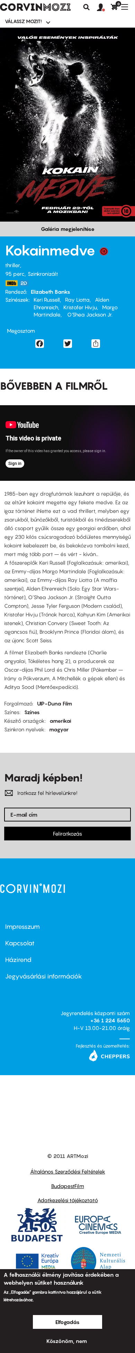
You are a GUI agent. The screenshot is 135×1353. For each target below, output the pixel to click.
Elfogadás (67, 1322)
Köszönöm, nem (66, 1341)
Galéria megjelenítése (67, 229)
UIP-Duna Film (54, 703)
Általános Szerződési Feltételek (67, 1171)
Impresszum (22, 926)
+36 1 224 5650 (110, 1020)
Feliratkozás (67, 833)
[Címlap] (35, 7)
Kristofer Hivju (80, 307)
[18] (104, 253)
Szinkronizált (43, 274)
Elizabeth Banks (50, 292)
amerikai (60, 721)
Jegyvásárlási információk (43, 976)
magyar (59, 729)
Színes (32, 712)
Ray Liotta (77, 299)
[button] (104, 7)
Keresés (86, 7)
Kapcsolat (20, 943)
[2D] (26, 283)
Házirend (18, 959)
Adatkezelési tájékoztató (67, 1200)
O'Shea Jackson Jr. (89, 314)
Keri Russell (47, 299)
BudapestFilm (67, 1186)
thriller (12, 265)
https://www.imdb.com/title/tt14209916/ (11, 283)
